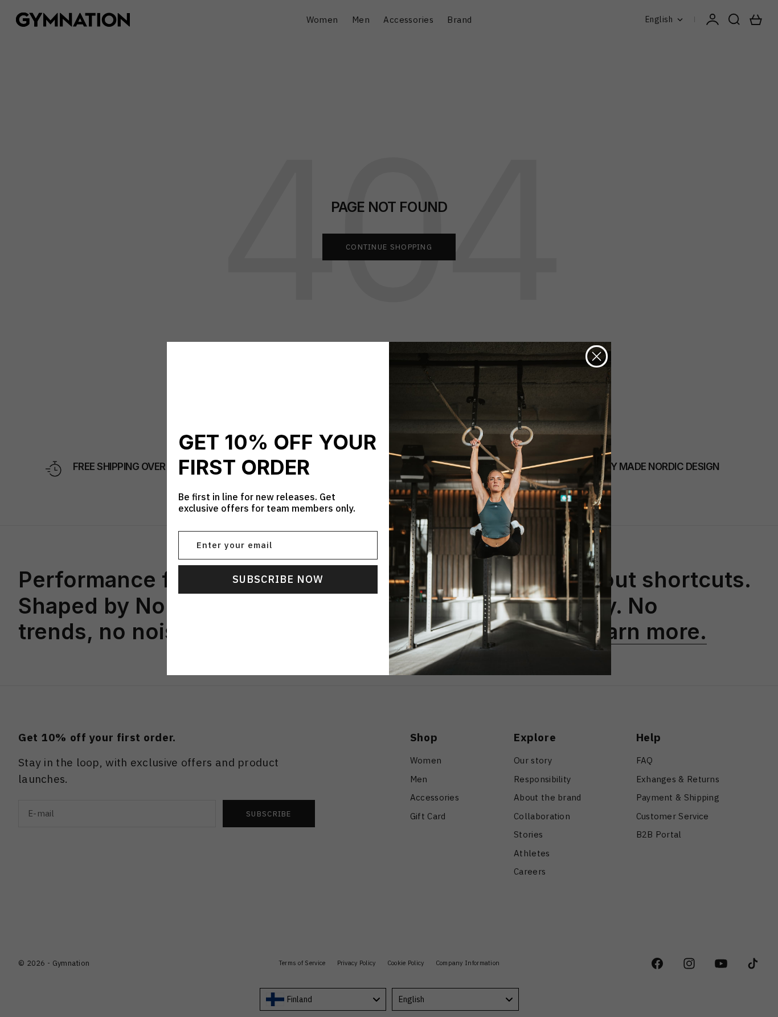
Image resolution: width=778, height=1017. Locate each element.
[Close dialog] (597, 356)
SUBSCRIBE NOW (278, 579)
